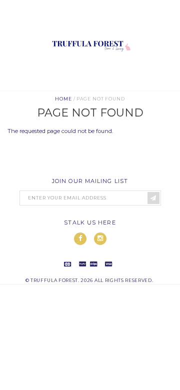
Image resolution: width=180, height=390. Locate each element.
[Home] (90, 86)
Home (63, 99)
